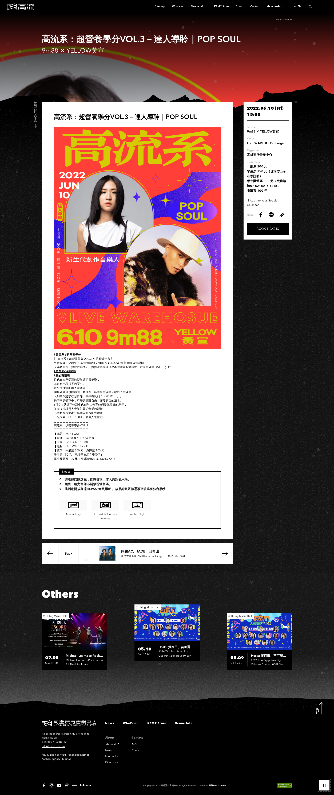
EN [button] (299, 6)
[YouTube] (59, 785)
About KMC (112, 744)
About (239, 6)
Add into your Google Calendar (262, 203)
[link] (100, 363)
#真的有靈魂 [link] (62, 375)
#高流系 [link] (59, 354)
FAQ (134, 744)
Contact (255, 6)
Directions (111, 762)
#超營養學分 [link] (73, 354)
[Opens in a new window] (260, 214)
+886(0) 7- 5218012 (54, 742)
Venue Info (197, 6)
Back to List (35, 112)
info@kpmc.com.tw (53, 746)
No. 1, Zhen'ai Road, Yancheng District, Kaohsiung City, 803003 (66, 756)
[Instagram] (51, 785)
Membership (274, 6)
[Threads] (67, 785)
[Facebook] (44, 785)
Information (112, 756)
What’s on (178, 6)
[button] (324, 785)
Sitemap (160, 6)
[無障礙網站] (284, 785)
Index (278, 19)
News (109, 723)
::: (150, 6)
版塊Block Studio (217, 785)
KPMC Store (221, 6)
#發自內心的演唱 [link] (65, 371)
